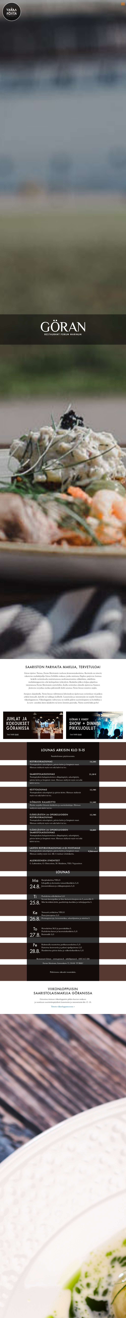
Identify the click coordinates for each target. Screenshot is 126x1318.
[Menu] (123, 5)
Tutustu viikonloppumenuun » (63, 1006)
